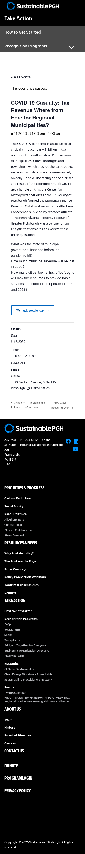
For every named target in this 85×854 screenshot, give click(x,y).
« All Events (21, 76)
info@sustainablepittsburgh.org (41, 444)
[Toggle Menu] (77, 6)
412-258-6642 (29, 439)
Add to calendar (33, 310)
